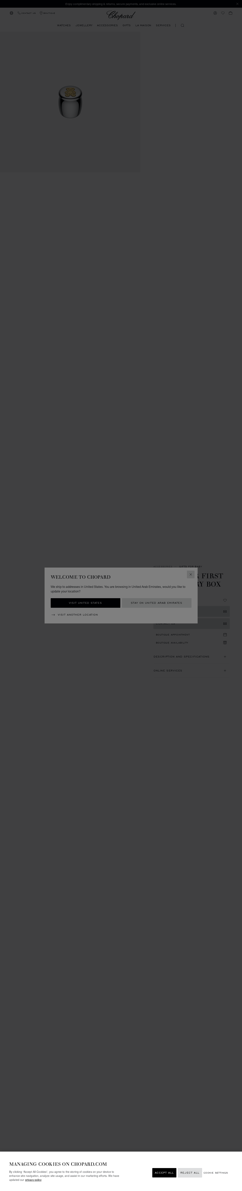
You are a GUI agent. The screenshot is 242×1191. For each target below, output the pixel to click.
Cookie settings (216, 1172)
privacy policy (33, 1180)
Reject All (190, 1172)
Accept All (164, 1172)
